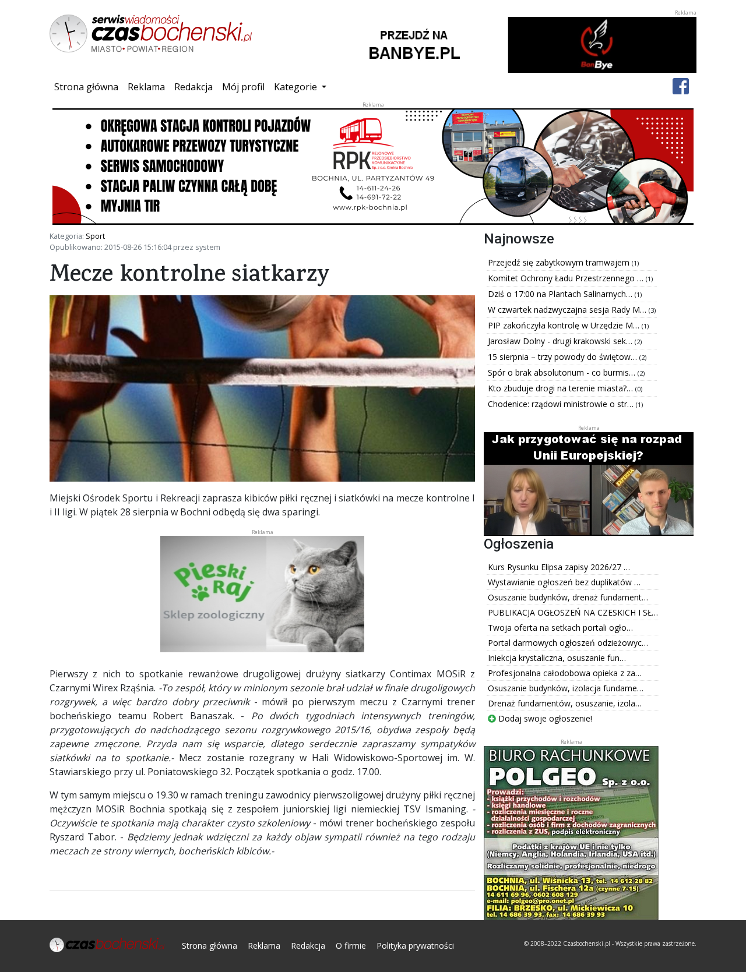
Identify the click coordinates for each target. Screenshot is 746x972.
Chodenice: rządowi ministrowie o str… (562, 403)
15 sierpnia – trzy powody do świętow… (563, 356)
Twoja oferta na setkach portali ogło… (560, 627)
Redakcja (193, 86)
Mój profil (243, 86)
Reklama (146, 86)
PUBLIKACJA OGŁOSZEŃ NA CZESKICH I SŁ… (573, 612)
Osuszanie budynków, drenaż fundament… (568, 597)
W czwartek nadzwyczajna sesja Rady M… (568, 309)
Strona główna (88, 86)
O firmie (351, 945)
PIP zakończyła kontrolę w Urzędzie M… (565, 325)
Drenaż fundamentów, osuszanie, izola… (565, 703)
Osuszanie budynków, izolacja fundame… (565, 688)
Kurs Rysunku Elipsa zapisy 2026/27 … (559, 566)
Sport (95, 236)
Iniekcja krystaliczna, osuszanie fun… (557, 657)
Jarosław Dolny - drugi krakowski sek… (561, 341)
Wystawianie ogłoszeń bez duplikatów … (564, 582)
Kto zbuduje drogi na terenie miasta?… (561, 388)
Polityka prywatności (415, 945)
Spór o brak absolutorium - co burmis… (563, 372)
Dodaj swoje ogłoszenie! (544, 718)
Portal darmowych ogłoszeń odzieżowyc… (568, 642)
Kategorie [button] (296, 86)
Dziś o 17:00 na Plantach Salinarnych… (561, 293)
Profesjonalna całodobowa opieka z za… (565, 672)
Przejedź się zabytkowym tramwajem (560, 262)
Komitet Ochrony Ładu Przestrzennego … (567, 278)
